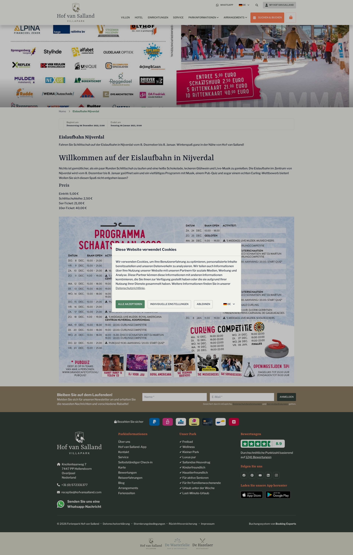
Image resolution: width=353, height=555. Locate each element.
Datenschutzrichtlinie (130, 288)
